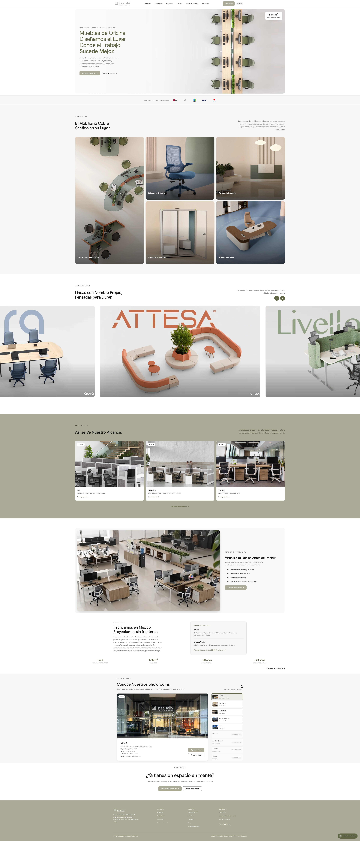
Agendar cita (196, 750)
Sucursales (222, 812)
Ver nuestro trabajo (90, 73)
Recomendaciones (194, 826)
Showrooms (205, 3)
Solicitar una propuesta (170, 789)
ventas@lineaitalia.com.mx (227, 816)
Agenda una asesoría (236, 588)
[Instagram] (221, 824)
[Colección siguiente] (282, 298)
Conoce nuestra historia (276, 668)
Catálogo (179, 3)
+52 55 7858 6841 (224, 819)
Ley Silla (190, 816)
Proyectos (169, 3)
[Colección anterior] (276, 298)
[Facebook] (229, 824)
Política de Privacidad (217, 836)
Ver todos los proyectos (180, 506)
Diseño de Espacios (192, 3)
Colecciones (158, 3)
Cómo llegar (197, 755)
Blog (189, 823)
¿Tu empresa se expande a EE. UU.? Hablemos (209, 650)
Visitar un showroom (192, 789)
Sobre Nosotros (193, 812)
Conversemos (229, 3)
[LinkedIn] (225, 824)
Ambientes (147, 3)
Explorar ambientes (109, 73)
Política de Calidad (241, 836)
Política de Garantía (229, 836)
